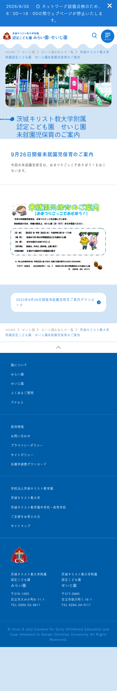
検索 (94, 35)
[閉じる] (109, 5)
